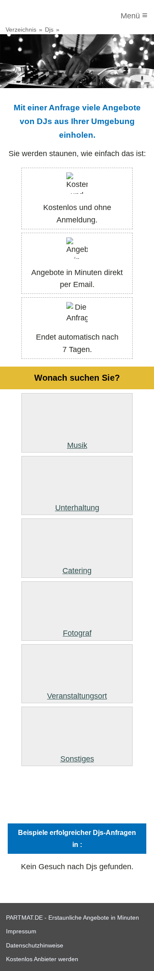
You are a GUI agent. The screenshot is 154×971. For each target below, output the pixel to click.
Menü (134, 15)
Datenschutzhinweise (34, 945)
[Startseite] (41, 16)
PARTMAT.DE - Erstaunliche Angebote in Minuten (72, 917)
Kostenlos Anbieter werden (42, 959)
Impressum (21, 931)
